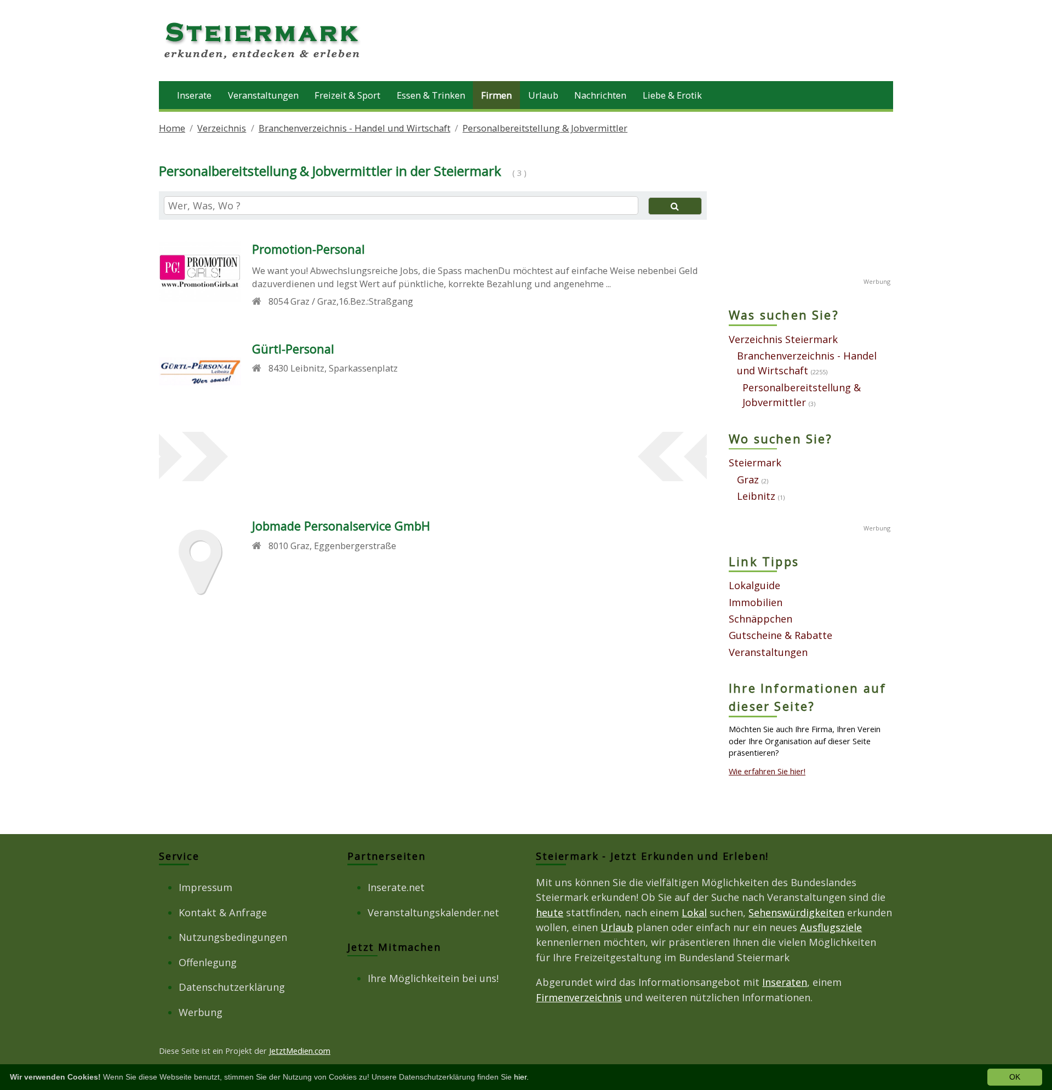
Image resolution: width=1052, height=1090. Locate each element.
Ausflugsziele (831, 927)
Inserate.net (396, 887)
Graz (748, 479)
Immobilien (755, 602)
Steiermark (755, 462)
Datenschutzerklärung (232, 987)
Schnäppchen (760, 618)
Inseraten (784, 982)
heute (549, 912)
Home (172, 128)
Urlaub (543, 95)
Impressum (205, 887)
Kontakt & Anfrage (223, 912)
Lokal (694, 912)
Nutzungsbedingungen (233, 937)
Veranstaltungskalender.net (433, 912)
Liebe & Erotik (672, 95)
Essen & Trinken (431, 95)
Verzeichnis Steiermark (783, 339)
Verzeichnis (221, 128)
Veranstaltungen (263, 95)
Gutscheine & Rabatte (780, 635)
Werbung (200, 1012)
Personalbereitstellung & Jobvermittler (544, 128)
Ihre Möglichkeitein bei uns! (433, 978)
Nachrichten (600, 95)
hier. (521, 1076)
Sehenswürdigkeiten (796, 912)
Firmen (496, 95)
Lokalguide (754, 585)
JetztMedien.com (299, 1050)
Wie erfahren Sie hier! (767, 771)
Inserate (194, 95)
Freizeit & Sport (347, 95)
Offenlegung (208, 962)
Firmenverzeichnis (579, 997)
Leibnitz (756, 496)
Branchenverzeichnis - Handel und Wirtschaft (354, 128)
